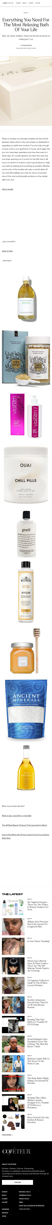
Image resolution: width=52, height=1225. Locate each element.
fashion (18, 3)
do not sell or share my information (31, 1205)
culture (37, 3)
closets (31, 3)
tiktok (4, 1216)
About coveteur (9, 1164)
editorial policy (24, 1192)
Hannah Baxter (27, 45)
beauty (24, 3)
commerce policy (25, 1195)
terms (21, 1202)
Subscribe (17, 1182)
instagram (5, 1209)
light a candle (7, 189)
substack (5, 1213)
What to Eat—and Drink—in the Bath (16, 815)
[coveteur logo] (8, 3)
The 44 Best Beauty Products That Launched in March (24, 825)
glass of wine (7, 251)
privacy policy (24, 1198)
